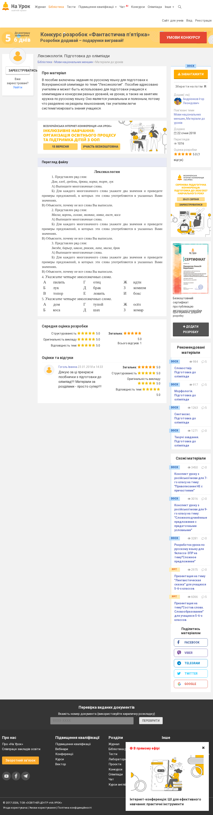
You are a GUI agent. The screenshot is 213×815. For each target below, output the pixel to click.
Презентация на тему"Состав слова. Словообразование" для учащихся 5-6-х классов (189, 612)
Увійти (17, 87)
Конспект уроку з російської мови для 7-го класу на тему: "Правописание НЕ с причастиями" (190, 482)
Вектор (60, 764)
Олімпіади (116, 774)
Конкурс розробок (95, 34)
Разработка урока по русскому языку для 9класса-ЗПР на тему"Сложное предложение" (189, 553)
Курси (59, 759)
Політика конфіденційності (75, 807)
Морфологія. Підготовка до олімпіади (185, 395)
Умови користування (42, 807)
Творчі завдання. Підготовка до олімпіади (186, 441)
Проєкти (115, 764)
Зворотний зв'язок (20, 760)
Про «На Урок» (12, 744)
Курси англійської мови (125, 784)
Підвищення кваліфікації (96, 7)
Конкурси (138, 7)
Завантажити (192, 74)
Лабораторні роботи (124, 759)
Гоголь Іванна (68, 367)
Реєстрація (203, 20)
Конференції (64, 754)
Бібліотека (56, 7)
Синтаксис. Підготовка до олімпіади (185, 418)
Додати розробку (190, 329)
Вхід (189, 20)
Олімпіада (155, 7)
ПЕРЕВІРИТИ (151, 720)
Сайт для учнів (172, 20)
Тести (71, 7)
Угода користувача (15, 807)
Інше (168, 7)
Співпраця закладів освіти (21, 749)
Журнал (40, 7)
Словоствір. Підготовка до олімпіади (185, 372)
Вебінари (61, 749)
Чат (124, 7)
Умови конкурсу (183, 37)
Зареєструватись (19, 70)
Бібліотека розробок (124, 749)
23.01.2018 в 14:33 (90, 367)
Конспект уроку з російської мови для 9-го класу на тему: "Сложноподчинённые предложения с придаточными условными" (190, 518)
